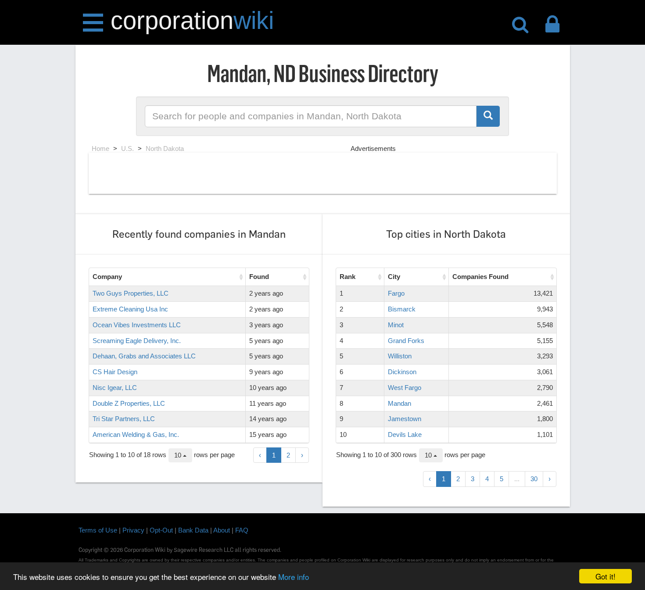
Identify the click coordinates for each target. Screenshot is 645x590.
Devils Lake (405, 434)
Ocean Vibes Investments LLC (137, 325)
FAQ (241, 530)
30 (534, 479)
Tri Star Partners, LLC (124, 418)
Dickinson (402, 371)
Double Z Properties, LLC (129, 403)
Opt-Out (161, 530)
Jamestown (404, 418)
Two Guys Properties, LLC (130, 293)
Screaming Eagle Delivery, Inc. (137, 340)
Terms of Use (98, 530)
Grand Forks (406, 340)
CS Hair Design (115, 371)
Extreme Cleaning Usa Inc (130, 309)
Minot (396, 325)
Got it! (605, 576)
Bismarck (402, 309)
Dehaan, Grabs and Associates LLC (144, 356)
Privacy (133, 530)
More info (293, 576)
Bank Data (193, 530)
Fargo (396, 293)
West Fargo (404, 387)
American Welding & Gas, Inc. (136, 434)
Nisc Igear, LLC (115, 387)
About (221, 530)
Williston (400, 356)
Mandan (399, 403)
